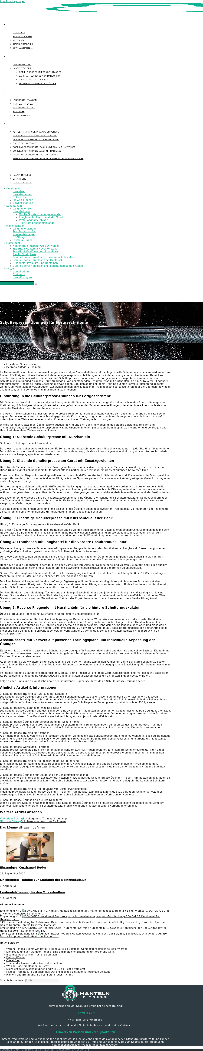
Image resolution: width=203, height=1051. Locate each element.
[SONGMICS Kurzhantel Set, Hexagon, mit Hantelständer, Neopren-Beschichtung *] (74, 916)
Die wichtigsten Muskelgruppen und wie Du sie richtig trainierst (45, 969)
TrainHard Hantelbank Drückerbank (35, 248)
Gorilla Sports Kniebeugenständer (40, 214)
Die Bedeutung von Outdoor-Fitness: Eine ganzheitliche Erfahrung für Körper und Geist (60, 951)
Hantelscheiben (22, 194)
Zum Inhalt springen (12, 1)
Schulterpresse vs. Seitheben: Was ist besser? (32, 707)
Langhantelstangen (25, 228)
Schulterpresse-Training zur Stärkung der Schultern (35, 693)
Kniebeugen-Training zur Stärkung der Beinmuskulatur (43, 879)
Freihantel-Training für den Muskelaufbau (32, 892)
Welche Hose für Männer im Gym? (27, 966)
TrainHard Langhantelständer (37, 223)
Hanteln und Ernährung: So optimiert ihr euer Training (39, 974)
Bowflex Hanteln (23, 203)
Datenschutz (80, 1050)
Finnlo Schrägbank (24, 254)
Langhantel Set (22, 208)
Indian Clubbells (23, 200)
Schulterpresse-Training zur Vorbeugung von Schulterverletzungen (44, 788)
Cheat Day (13, 960)
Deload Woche (15, 957)
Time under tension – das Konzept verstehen (34, 963)
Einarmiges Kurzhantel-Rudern (24, 867)
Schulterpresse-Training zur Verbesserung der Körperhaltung (41, 761)
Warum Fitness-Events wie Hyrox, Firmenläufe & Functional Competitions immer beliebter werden (67, 949)
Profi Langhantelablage (33, 220)
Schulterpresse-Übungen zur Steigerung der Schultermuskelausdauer (46, 775)
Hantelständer (21, 211)
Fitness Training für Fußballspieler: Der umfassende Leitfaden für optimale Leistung (58, 971)
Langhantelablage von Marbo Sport (41, 217)
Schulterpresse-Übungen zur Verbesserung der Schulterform (40, 721)
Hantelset (19, 191)
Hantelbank (13, 243)
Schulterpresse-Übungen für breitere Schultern (32, 800)
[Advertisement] (101, 278)
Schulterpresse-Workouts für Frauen (25, 747)
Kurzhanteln (13, 188)
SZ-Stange (19, 237)
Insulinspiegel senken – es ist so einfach (31, 954)
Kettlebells (19, 197)
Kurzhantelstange (24, 234)
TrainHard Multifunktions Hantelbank (35, 251)
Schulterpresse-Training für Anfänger (26, 733)
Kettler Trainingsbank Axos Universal (36, 245)
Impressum (63, 1050)
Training (35, 367)
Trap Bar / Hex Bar (24, 231)
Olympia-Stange (23, 240)
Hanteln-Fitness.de (41, 1050)
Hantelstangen (15, 225)
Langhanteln (14, 205)
